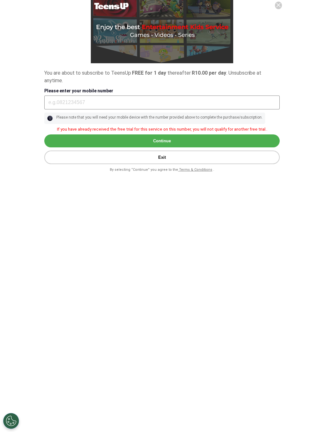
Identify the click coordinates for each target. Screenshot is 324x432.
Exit (162, 157)
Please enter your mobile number (78, 90)
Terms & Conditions (195, 170)
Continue (162, 141)
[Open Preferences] (11, 421)
